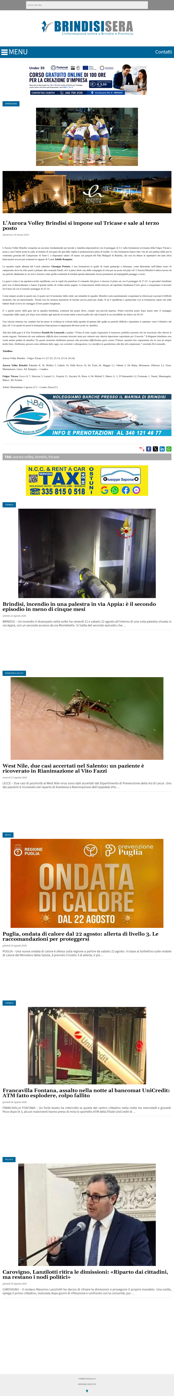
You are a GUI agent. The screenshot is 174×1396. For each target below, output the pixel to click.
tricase (54, 457)
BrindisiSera (11, 103)
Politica (9, 1159)
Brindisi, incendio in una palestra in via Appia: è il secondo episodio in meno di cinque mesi (79, 607)
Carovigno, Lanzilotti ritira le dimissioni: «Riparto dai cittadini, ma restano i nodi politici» (85, 1275)
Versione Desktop (87, 1384)
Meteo (8, 835)
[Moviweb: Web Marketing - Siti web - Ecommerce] (87, 1394)
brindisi (41, 457)
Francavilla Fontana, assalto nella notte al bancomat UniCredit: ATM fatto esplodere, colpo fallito (86, 1093)
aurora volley (23, 457)
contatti (163, 52)
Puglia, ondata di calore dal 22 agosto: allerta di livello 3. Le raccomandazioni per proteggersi (80, 936)
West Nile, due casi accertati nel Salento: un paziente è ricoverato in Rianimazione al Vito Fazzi (73, 768)
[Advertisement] (87, 650)
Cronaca (9, 504)
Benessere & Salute (14, 673)
